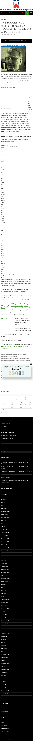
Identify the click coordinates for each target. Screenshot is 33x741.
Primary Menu (31, 13)
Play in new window (12, 45)
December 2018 (5, 569)
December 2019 (5, 551)
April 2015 (4, 684)
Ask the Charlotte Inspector (15, 346)
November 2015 (5, 663)
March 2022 (4, 529)
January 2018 (4, 602)
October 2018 (4, 575)
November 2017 (5, 608)
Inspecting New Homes (7, 438)
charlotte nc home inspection (10, 358)
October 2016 (4, 630)
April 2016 (4, 648)
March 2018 (4, 596)
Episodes (3, 19)
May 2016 (3, 645)
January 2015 (4, 694)
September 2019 (5, 557)
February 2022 (5, 532)
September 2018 (5, 578)
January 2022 (4, 535)
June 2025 (3, 502)
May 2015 (3, 681)
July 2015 (3, 675)
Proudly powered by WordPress (8, 739)
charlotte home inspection (19, 354)
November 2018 (5, 572)
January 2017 (4, 624)
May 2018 (3, 590)
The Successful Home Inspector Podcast (13, 13)
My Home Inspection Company (9, 435)
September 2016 (5, 633)
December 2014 (5, 697)
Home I (4, 346)
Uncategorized (4, 711)
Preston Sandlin (24, 358)
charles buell (5, 354)
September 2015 (5, 669)
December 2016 (5, 627)
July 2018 (3, 584)
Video (2, 442)
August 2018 (4, 581)
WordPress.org (5, 731)
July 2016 (3, 639)
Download (22, 45)
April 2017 (4, 614)
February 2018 (5, 599)
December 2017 (5, 605)
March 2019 (4, 563)
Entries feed (4, 725)
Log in (2, 722)
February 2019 (5, 566)
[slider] (29, 40)
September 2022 (5, 517)
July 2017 (3, 611)
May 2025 (3, 505)
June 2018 (3, 587)
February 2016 (5, 654)
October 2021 (4, 545)
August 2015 (4, 672)
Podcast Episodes (5, 423)
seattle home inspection (8, 360)
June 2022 (3, 520)
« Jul (2, 412)
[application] (16, 41)
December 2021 (5, 538)
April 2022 (4, 526)
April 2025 (4, 508)
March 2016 (4, 651)
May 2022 (3, 523)
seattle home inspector (23, 360)
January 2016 (4, 657)
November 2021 (5, 541)
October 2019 (4, 554)
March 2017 (4, 618)
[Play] (3, 41)
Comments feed (5, 728)
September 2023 (5, 511)
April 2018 (4, 593)
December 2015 (5, 660)
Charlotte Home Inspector (9, 356)
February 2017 (5, 621)
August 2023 (4, 514)
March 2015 (4, 688)
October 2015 (4, 666)
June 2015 (3, 678)
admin (13, 34)
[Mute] (25, 41)
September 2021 (5, 548)
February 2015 (5, 691)
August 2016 (4, 636)
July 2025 (3, 499)
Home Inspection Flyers (7, 432)
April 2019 (4, 560)
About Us (3, 429)
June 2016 (3, 642)
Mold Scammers (5, 445)
